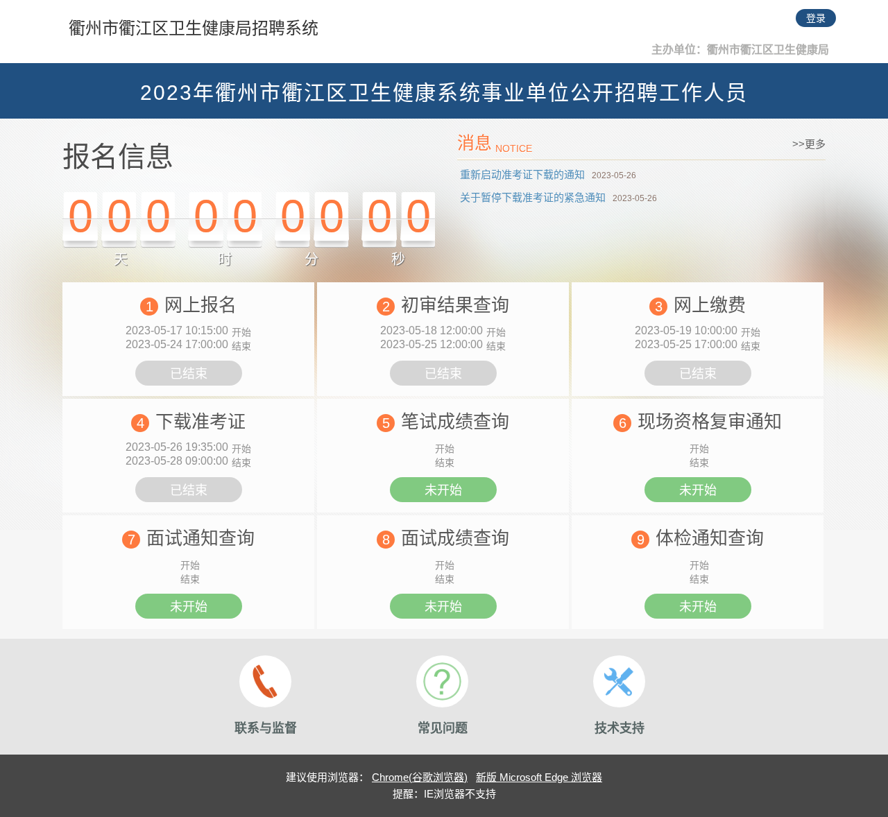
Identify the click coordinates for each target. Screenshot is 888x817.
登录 (816, 18)
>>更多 (809, 144)
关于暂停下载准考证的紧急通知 (533, 197)
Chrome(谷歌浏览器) (420, 777)
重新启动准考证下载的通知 (522, 174)
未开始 (443, 490)
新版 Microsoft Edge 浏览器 (539, 777)
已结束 (188, 374)
